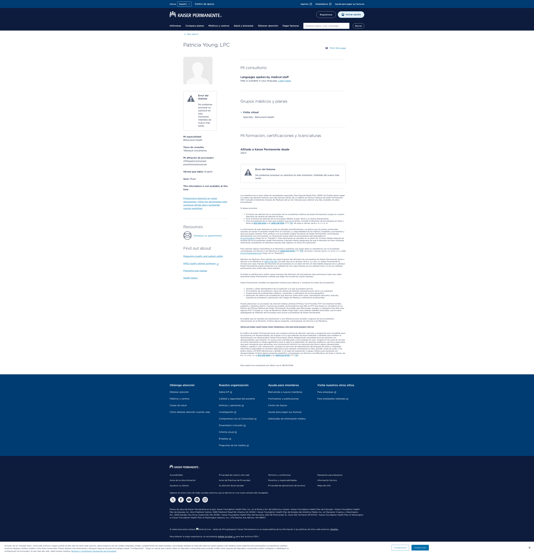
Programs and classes (195, 270)
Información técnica (327, 480)
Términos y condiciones (279, 475)
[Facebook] (180, 499)
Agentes (305, 4)
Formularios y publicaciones (283, 398)
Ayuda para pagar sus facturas (349, 4)
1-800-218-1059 (277, 223)
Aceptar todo (420, 548)
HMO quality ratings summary (199, 263)
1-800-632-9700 (287, 251)
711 (291, 223)
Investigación (226, 412)
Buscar (358, 26)
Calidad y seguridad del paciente (237, 398)
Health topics (190, 278)
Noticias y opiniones (230, 405)
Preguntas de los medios (232, 445)
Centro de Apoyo (277, 405)
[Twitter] (172, 499)
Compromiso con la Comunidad (236, 418)
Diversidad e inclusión (231, 425)
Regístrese (326, 14)
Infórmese (175, 25)
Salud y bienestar (244, 25)
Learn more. (284, 80)
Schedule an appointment (208, 235)
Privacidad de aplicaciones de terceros (286, 485)
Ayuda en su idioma (179, 485)
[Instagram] (204, 499)
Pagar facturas (291, 25)
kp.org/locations (247, 238)
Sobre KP (224, 392)
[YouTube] (188, 499)
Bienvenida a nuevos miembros (285, 392)
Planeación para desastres (330, 475)
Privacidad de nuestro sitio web (234, 475)
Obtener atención (268, 25)
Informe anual (226, 432)
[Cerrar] (529, 548)
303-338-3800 (264, 355)
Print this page (338, 48)
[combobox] (326, 26)
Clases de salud (178, 405)
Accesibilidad (176, 475)
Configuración (400, 548)
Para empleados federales (331, 398)
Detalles (334, 529)
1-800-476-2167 (271, 261)
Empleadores (322, 4)
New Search (192, 34)
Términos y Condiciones (81, 551)
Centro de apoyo (204, 4)
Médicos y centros (218, 25)
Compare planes (195, 25)
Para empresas (325, 392)
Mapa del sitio (324, 485)
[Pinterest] (196, 499)
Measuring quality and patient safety (203, 256)
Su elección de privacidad (231, 485)
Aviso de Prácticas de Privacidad (234, 480)
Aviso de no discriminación (183, 480)
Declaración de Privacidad (104, 551)
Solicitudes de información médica (287, 418)
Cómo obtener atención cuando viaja (190, 412)
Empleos (223, 438)
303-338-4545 (259, 223)
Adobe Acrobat (225, 536)
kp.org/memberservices (251, 253)
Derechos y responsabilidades (282, 480)
